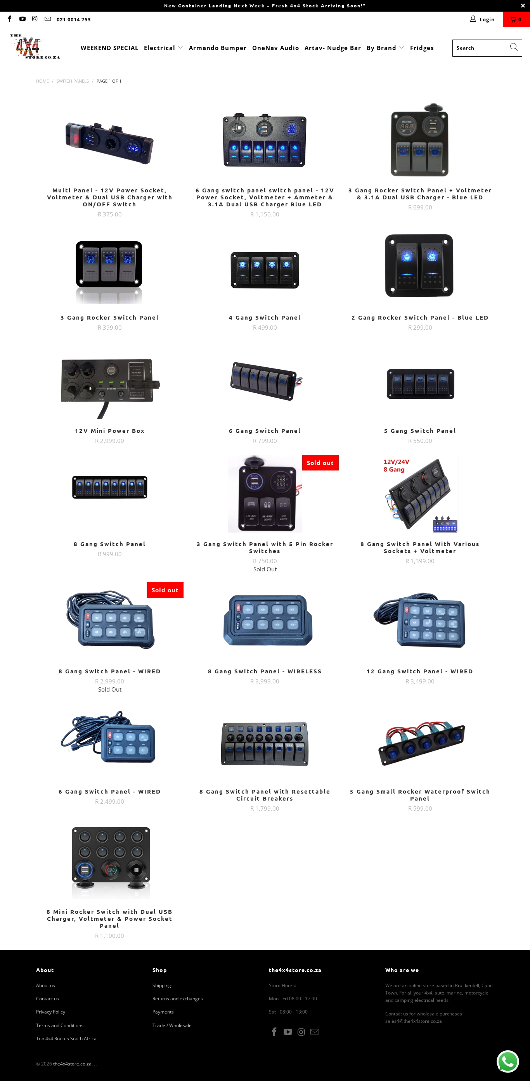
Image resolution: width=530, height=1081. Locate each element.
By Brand (382, 48)
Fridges (422, 48)
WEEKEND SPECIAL (110, 48)
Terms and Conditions (59, 1025)
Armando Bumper (218, 48)
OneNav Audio (275, 48)
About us (45, 985)
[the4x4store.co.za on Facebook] (9, 19)
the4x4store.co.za (72, 1063)
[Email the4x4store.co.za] (46, 19)
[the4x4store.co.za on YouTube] (21, 19)
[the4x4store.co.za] (35, 48)
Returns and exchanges (177, 998)
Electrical (159, 48)
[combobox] (487, 48)
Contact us (47, 998)
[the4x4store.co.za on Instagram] (34, 19)
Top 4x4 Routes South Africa (66, 1038)
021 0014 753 (74, 19)
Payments (163, 1011)
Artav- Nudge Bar (333, 48)
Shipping (161, 985)
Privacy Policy (50, 1011)
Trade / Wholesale (172, 1025)
